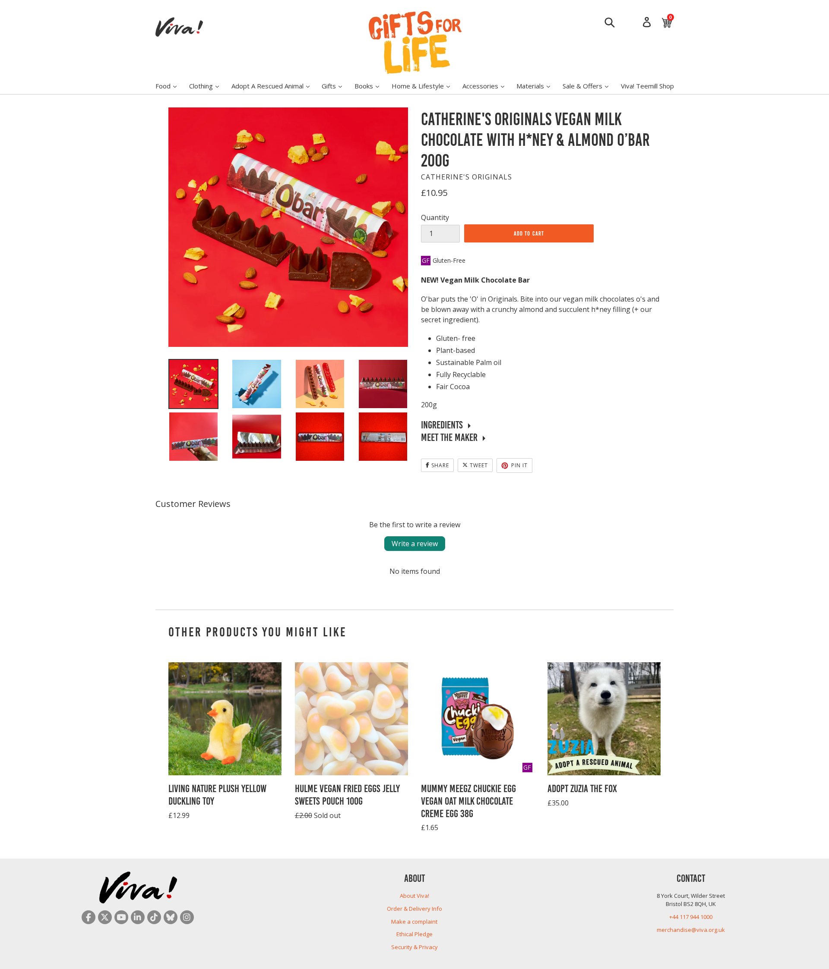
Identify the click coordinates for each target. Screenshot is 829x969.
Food (170, 85)
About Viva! (414, 896)
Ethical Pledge (414, 934)
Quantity (435, 217)
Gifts (336, 85)
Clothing (208, 85)
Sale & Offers (590, 85)
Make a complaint (414, 921)
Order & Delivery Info (414, 908)
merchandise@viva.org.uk (691, 930)
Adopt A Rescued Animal (274, 85)
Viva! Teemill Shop (647, 86)
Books (371, 85)
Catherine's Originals (466, 177)
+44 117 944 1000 (690, 917)
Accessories (487, 85)
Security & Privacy (414, 947)
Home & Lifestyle (425, 85)
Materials (537, 85)
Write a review (415, 543)
